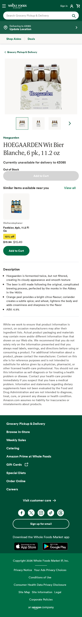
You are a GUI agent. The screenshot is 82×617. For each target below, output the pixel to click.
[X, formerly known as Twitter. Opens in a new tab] (31, 512)
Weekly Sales (16, 440)
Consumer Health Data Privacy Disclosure (40, 585)
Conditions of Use (40, 577)
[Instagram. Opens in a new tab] (41, 512)
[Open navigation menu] (4, 5)
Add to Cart (41, 176)
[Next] (39, 94)
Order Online (15, 481)
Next (70, 123)
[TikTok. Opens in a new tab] (50, 512)
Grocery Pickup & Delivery (25, 423)
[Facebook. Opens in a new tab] (21, 512)
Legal (57, 592)
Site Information (42, 592)
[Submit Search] (74, 15)
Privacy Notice (23, 570)
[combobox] (37, 16)
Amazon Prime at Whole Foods (28, 456)
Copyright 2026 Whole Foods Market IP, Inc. (41, 560)
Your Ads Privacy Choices (50, 570)
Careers (12, 489)
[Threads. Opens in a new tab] (60, 512)
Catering (12, 448)
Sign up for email (41, 524)
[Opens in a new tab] (26, 546)
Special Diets (16, 473)
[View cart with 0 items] (78, 5)
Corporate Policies (41, 599)
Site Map (24, 592)
